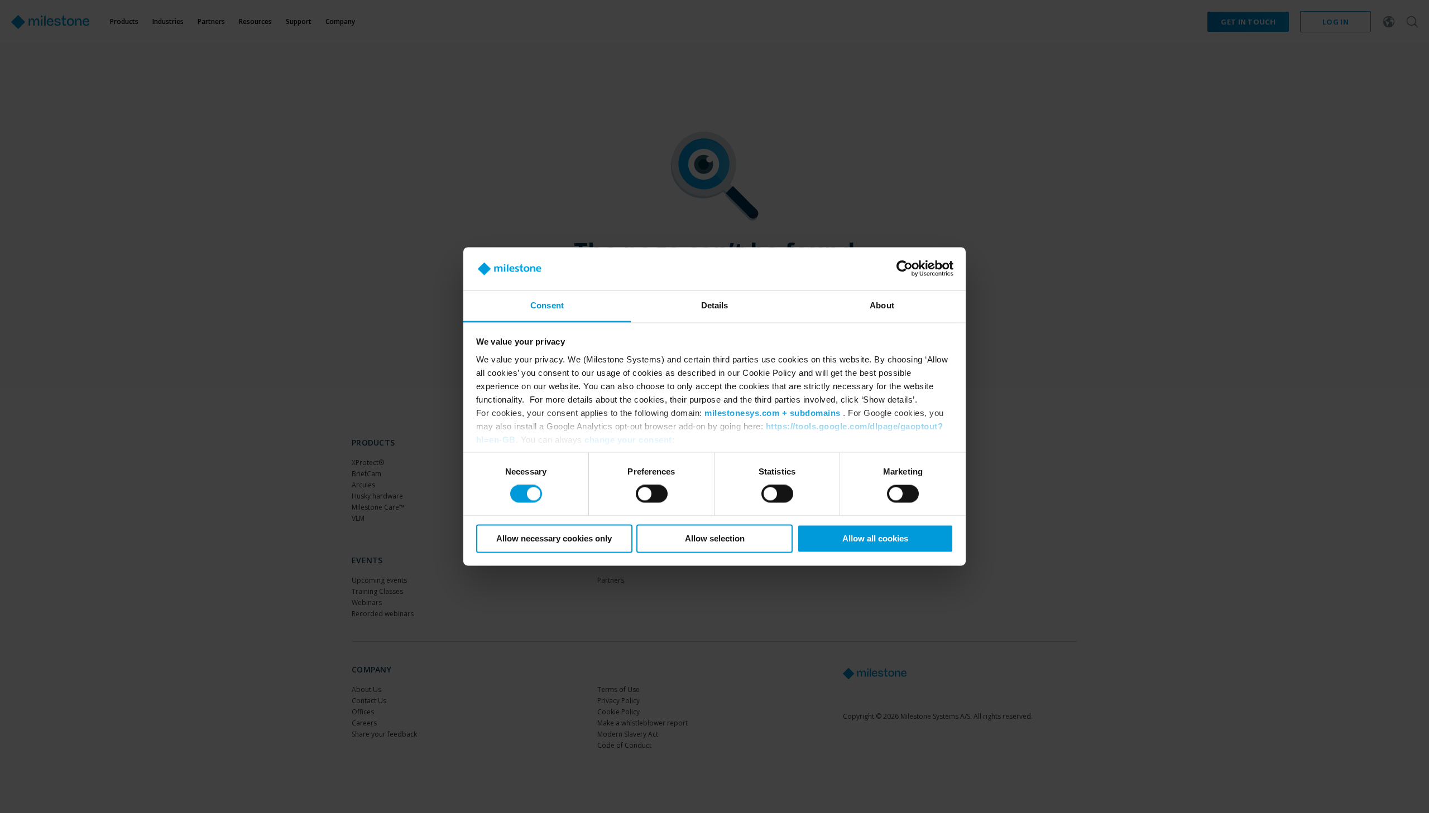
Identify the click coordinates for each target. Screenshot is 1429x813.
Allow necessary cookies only (554, 538)
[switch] (652, 494)
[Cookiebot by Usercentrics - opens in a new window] (904, 268)
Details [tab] (714, 305)
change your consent (628, 439)
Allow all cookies (875, 538)
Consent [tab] (547, 305)
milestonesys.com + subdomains (772, 413)
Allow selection (715, 538)
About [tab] (882, 305)
